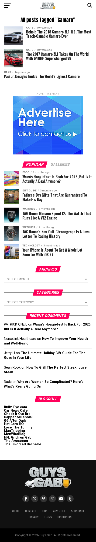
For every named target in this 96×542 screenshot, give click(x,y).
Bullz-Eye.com (15, 407)
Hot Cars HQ (14, 424)
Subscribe (77, 511)
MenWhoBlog (14, 434)
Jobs (45, 511)
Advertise (59, 511)
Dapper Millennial (18, 417)
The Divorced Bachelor (22, 444)
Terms (48, 517)
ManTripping (14, 431)
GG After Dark (15, 421)
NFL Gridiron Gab (17, 437)
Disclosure (65, 517)
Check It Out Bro (17, 414)
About (16, 511)
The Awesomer (16, 441)
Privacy (33, 517)
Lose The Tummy (18, 427)
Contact (30, 511)
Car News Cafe (16, 411)
